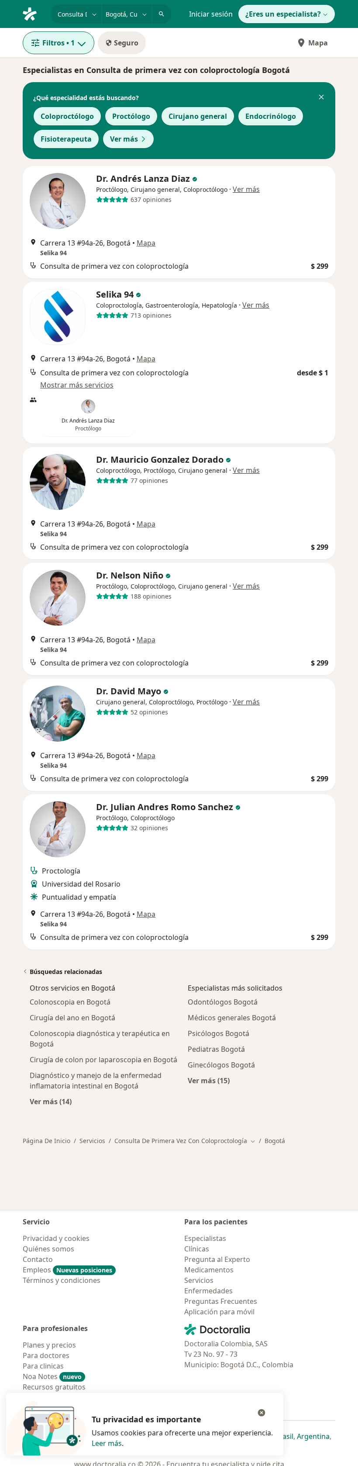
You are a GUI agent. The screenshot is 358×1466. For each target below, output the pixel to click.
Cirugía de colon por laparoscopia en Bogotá (103, 1059)
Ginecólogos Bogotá (221, 1065)
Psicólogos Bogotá (218, 1033)
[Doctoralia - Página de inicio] (33, 13)
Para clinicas (43, 1366)
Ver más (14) (51, 1101)
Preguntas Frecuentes (220, 1301)
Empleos (67, 1270)
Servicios (92, 1141)
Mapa (318, 43)
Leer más (107, 1443)
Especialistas (205, 1238)
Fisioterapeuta (66, 139)
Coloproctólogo (67, 116)
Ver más (124, 139)
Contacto (38, 1259)
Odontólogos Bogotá (223, 1002)
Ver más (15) (209, 1080)
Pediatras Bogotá (216, 1049)
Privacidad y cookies (56, 1238)
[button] (321, 98)
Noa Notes (52, 1376)
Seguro (126, 43)
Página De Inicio (46, 1141)
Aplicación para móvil (219, 1312)
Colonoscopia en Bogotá (70, 1002)
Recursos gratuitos (54, 1387)
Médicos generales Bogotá (232, 1017)
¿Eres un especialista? (283, 14)
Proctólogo (131, 116)
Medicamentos (209, 1270)
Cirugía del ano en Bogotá (72, 1017)
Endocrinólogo (270, 116)
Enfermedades (208, 1291)
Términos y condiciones (61, 1280)
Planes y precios (49, 1345)
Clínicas (196, 1249)
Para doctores (46, 1355)
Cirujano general (198, 116)
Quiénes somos (48, 1249)
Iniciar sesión (211, 14)
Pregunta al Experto (217, 1259)
